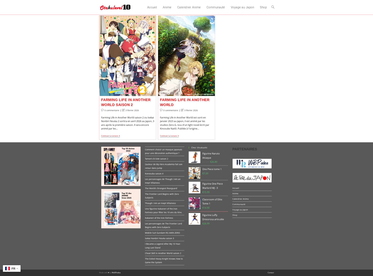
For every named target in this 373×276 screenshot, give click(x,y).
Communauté (238, 204)
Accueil (235, 188)
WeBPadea (116, 272)
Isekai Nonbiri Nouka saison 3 (159, 238)
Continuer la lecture (110, 136)
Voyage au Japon (240, 209)
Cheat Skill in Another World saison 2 (163, 253)
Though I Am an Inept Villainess (160, 203)
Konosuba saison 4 (154, 173)
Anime (235, 193)
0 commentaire (111, 110)
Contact (271, 272)
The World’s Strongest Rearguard (161, 188)
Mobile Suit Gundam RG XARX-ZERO (162, 232)
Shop (234, 215)
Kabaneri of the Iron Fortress (159, 218)
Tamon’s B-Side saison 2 (156, 158)
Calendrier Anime (240, 199)
